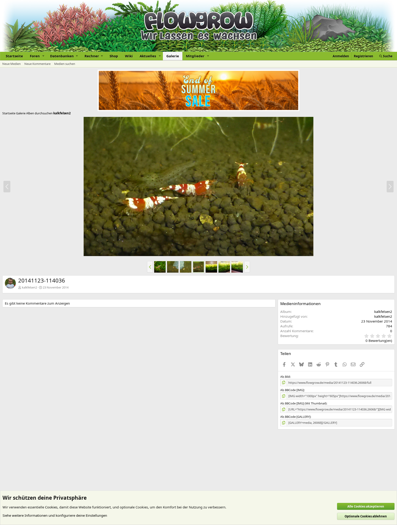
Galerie (172, 56)
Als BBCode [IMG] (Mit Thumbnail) (303, 403)
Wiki (129, 56)
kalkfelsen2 (29, 287)
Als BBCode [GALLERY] (295, 417)
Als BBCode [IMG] (292, 390)
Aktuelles (148, 56)
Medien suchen (64, 64)
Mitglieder (195, 56)
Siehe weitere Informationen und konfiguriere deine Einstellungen (55, 515)
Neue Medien (11, 64)
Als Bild (285, 377)
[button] (43, 56)
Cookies (51, 507)
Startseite (14, 56)
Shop (114, 56)
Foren (35, 56)
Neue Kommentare (37, 64)
